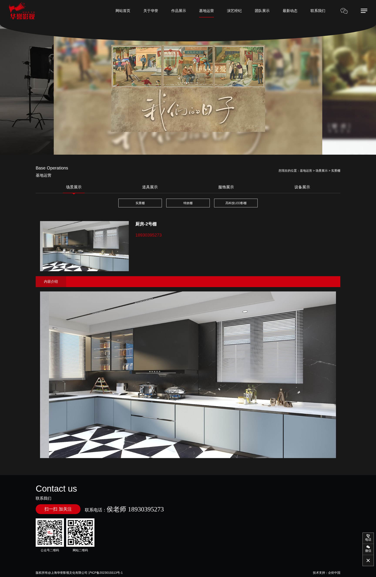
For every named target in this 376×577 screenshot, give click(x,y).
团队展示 (262, 11)
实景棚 (140, 203)
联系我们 (318, 11)
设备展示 (302, 187)
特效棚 (188, 203)
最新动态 (290, 11)
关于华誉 (150, 11)
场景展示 (74, 187)
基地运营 (206, 11)
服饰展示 (226, 187)
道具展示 (150, 187)
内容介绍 (51, 281)
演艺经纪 (234, 11)
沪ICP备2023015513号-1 (105, 572)
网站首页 (123, 11)
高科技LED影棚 (236, 203)
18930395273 (148, 235)
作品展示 (178, 11)
